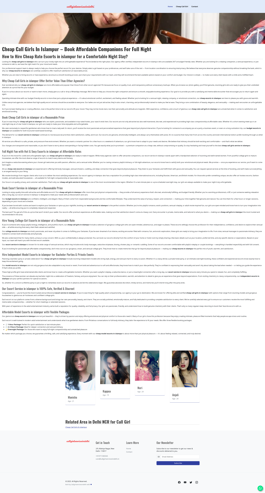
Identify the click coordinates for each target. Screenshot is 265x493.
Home (170, 6)
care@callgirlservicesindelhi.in (107, 459)
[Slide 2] (132, 41)
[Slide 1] (128, 41)
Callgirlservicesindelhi (79, 484)
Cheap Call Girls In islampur (76, 427)
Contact (194, 6)
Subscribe (178, 463)
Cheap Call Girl (182, 6)
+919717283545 (102, 456)
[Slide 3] (136, 41)
